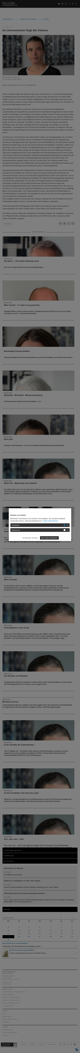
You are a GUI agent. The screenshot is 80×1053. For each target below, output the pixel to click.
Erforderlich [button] (15, 525)
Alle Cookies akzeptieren (49, 538)
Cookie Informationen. (50, 521)
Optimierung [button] (16, 530)
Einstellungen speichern (30, 538)
